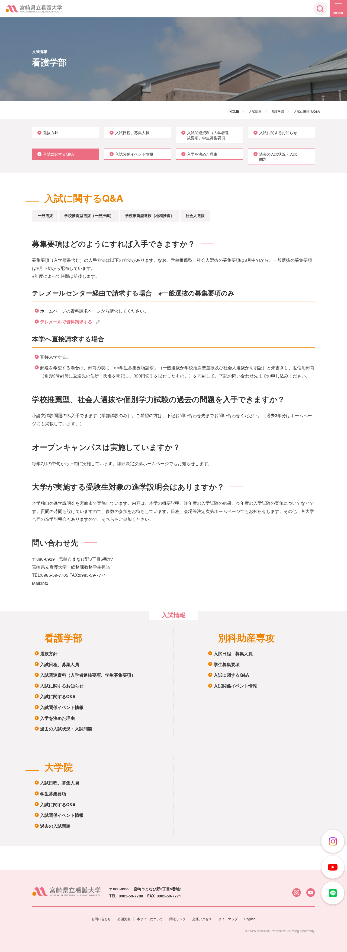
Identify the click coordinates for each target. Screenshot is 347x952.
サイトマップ (228, 918)
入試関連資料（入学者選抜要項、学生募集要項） (88, 675)
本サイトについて (150, 918)
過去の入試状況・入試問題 (66, 729)
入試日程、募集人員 (59, 664)
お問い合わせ (101, 918)
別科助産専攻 (246, 637)
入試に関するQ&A (57, 696)
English (249, 918)
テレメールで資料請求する (66, 322)
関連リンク (177, 918)
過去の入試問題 (55, 826)
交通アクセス (202, 918)
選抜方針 (48, 653)
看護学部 (63, 637)
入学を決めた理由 (57, 718)
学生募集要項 (227, 664)
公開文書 (123, 918)
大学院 (58, 767)
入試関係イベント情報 (61, 707)
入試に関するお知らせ (61, 686)
